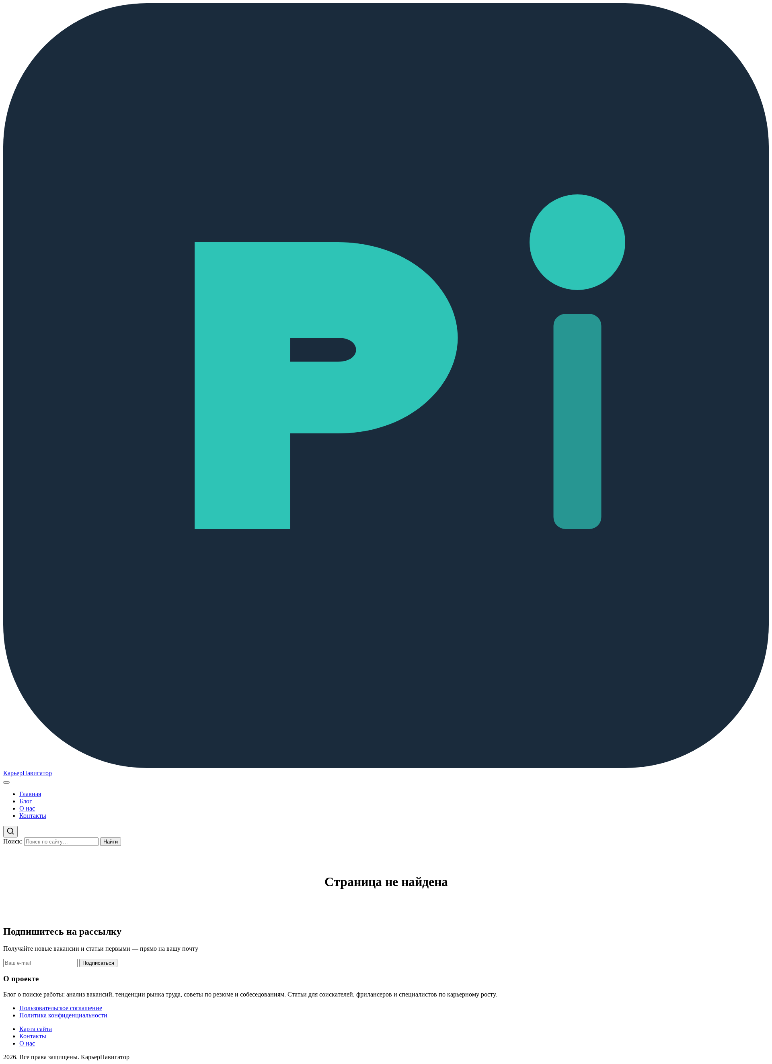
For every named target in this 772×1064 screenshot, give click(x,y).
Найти (110, 842)
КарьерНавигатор (27, 773)
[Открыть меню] (6, 782)
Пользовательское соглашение (60, 1008)
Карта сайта (35, 1028)
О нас (27, 808)
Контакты (32, 815)
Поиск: (13, 841)
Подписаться (98, 963)
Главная (30, 793)
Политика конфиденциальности (63, 1015)
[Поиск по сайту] (10, 831)
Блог (25, 801)
